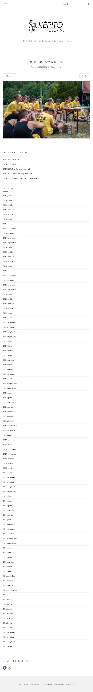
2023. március (8, 360)
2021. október (8, 421)
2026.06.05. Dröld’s (10, 164)
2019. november (9, 477)
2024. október (8, 280)
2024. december (9, 271)
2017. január (7, 623)
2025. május (7, 247)
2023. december (9, 318)
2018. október (8, 534)
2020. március (8, 459)
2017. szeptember (10, 590)
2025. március (8, 257)
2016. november (9, 632)
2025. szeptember (10, 238)
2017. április (7, 609)
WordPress (70, 684)
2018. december (9, 524)
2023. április (7, 355)
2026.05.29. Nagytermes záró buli (16, 169)
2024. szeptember (10, 285)
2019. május (7, 501)
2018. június (7, 548)
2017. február (8, 618)
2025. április (8, 252)
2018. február (8, 567)
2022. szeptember (10, 383)
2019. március (8, 510)
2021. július (7, 435)
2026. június (7, 196)
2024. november (9, 275)
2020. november (9, 440)
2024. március (8, 304)
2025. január (7, 266)
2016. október (8, 637)
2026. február (8, 214)
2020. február (8, 463)
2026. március (8, 210)
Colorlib (55, 684)
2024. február (8, 308)
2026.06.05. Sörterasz (11, 159)
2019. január (7, 520)
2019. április (7, 506)
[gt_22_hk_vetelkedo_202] (46, 109)
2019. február (8, 515)
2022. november (9, 374)
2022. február (8, 407)
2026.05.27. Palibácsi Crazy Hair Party (18, 174)
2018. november (9, 529)
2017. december (9, 576)
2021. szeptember (10, 426)
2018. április (7, 557)
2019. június (7, 496)
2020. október (8, 444)
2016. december (9, 628)
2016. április (7, 646)
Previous (10, 76)
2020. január (8, 468)
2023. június (7, 346)
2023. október (8, 327)
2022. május (7, 393)
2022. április (7, 398)
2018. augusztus (9, 543)
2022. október (8, 379)
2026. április (8, 205)
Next (84, 76)
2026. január (7, 219)
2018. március (8, 562)
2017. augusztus (9, 595)
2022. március (8, 402)
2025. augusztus (9, 243)
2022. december (9, 369)
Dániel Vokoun (56, 67)
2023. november (9, 322)
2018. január (7, 571)
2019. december (9, 473)
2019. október (8, 482)
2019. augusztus (9, 491)
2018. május (7, 552)
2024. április (8, 299)
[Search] (88, 4)
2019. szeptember (10, 487)
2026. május (7, 200)
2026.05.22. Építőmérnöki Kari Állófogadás (20, 178)
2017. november (9, 581)
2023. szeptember (10, 332)
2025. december (9, 224)
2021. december (9, 412)
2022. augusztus (9, 388)
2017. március (8, 614)
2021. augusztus (9, 430)
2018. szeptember (10, 538)
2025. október (8, 233)
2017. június (7, 599)
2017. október (8, 585)
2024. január (7, 313)
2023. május (7, 351)
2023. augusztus (9, 336)
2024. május (7, 294)
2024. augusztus (9, 290)
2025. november (9, 228)
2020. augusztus (9, 454)
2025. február (8, 261)
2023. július (7, 341)
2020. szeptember (10, 449)
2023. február (8, 365)
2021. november (9, 416)
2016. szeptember (10, 642)
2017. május (7, 604)
